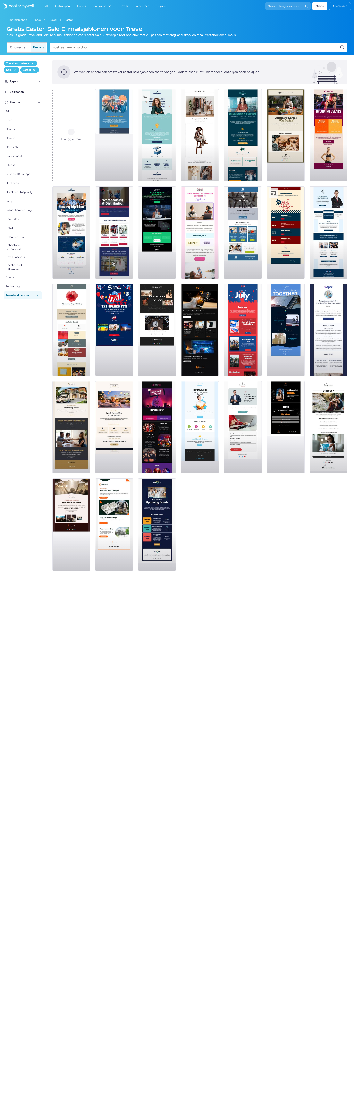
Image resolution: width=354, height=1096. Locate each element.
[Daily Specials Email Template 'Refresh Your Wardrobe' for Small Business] (200, 135)
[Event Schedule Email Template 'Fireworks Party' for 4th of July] (243, 330)
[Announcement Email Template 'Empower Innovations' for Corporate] (157, 135)
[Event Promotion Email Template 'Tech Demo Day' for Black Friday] (157, 232)
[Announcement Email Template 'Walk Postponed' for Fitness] (114, 135)
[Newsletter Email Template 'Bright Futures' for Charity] (71, 232)
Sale (38, 20)
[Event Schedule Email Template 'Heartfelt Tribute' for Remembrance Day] (71, 330)
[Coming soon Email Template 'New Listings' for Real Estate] (71, 427)
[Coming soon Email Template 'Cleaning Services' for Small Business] (200, 427)
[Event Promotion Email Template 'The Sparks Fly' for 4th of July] (114, 330)
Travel (53, 20)
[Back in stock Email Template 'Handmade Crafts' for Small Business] (157, 330)
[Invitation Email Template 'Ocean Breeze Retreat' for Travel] (328, 427)
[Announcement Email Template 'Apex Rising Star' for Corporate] (328, 330)
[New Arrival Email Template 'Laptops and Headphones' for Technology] (200, 330)
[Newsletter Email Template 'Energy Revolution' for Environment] (286, 330)
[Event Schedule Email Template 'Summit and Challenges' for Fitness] (328, 135)
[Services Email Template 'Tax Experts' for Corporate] (243, 427)
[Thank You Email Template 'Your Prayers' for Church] (71, 524)
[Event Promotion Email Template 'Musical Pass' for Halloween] (157, 427)
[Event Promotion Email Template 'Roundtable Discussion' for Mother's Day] (200, 232)
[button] (39, 81)
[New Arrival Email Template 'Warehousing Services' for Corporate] (114, 232)
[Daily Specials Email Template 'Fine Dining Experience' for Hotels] (114, 427)
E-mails (38, 47)
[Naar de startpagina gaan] (17, 6)
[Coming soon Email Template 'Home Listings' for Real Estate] (114, 524)
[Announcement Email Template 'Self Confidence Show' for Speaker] (286, 427)
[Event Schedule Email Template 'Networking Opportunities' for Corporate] (157, 524)
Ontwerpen (18, 47)
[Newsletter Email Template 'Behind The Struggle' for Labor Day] (243, 232)
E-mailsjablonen (17, 20)
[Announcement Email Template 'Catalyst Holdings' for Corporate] (243, 135)
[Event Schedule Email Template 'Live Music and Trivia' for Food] (286, 232)
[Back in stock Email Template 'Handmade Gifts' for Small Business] (286, 135)
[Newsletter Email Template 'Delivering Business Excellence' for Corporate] (328, 232)
